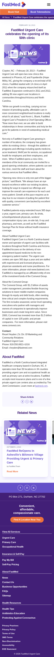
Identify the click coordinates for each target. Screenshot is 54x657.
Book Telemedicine (40, 12)
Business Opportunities (14, 587)
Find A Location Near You (27, 519)
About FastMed (10, 572)
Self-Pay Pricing (10, 564)
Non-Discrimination (11, 641)
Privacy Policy (9, 629)
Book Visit (13, 12)
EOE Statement (9, 649)
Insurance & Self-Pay (13, 554)
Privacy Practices (10, 626)
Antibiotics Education (13, 613)
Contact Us (8, 582)
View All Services (11, 532)
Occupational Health (13, 547)
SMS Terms (7, 637)
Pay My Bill (8, 560)
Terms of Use (8, 633)
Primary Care (9, 542)
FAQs (5, 591)
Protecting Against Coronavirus (18, 618)
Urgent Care (8, 538)
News (5, 578)
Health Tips (8, 609)
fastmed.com (41, 386)
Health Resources (11, 603)
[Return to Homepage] (14, 4)
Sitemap (6, 596)
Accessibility (8, 645)
